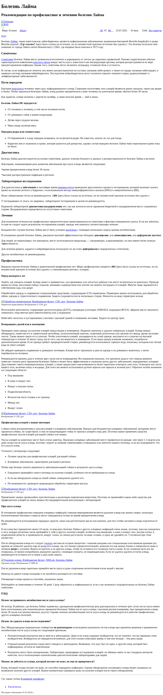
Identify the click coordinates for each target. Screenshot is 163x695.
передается (18, 88)
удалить (48, 543)
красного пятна (41, 62)
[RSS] (4, 24)
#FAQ (3, 36)
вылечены (71, 229)
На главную (155, 30)
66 (101, 30)
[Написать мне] (7, 21)
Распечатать (14, 686)
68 (110, 30)
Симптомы (7, 59)
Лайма (14, 41)
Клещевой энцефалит (32, 678)
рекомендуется (66, 187)
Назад (22, 30)
